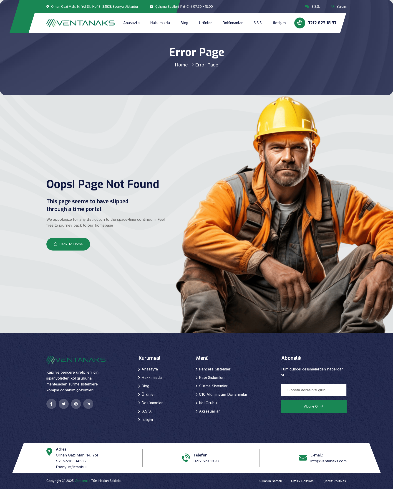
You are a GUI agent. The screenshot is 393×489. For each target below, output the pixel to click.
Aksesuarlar (209, 411)
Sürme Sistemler (213, 386)
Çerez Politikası (335, 481)
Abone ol (311, 406)
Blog (184, 22)
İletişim (279, 22)
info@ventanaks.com (328, 461)
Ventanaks (82, 481)
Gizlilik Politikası (302, 481)
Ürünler (205, 22)
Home (181, 65)
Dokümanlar (233, 22)
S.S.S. (316, 6)
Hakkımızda (160, 22)
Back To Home (71, 244)
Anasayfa (131, 22)
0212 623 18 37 (321, 23)
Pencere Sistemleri (215, 369)
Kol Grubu (208, 402)
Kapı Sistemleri (211, 377)
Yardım (342, 6)
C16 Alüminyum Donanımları (223, 394)
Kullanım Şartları (270, 481)
